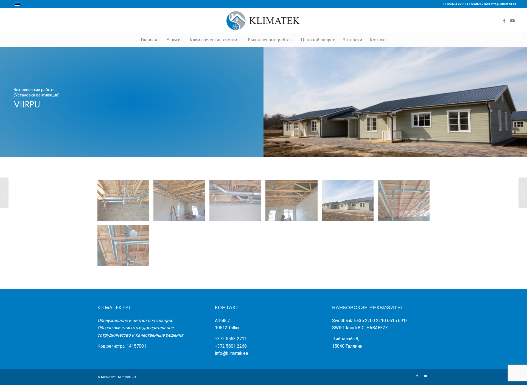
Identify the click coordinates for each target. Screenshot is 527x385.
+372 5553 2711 (453, 4)
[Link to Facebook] (504, 20)
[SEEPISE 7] (4, 193)
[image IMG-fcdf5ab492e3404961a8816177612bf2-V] (125, 247)
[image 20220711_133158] (125, 202)
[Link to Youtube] (512, 20)
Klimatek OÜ (127, 377)
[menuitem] (148, 40)
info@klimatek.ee (504, 4)
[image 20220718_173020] (181, 202)
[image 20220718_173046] (237, 202)
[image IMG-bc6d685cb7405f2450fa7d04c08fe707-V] (406, 202)
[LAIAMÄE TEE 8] (522, 193)
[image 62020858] (350, 202)
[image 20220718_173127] (293, 202)
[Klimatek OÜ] (263, 20)
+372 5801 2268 (477, 4)
